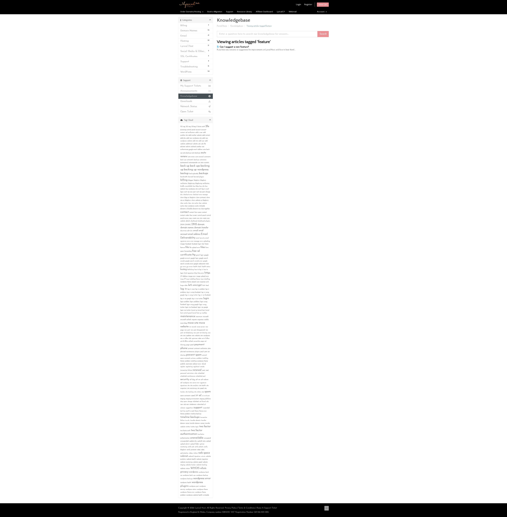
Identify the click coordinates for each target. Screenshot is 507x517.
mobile (206, 319)
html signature (189, 273)
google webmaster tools (201, 264)
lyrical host (201, 310)
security (184, 379)
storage (190, 401)
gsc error (183, 266)
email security (200, 238)
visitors (195, 453)
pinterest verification (200, 348)
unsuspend (207, 438)
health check (197, 266)
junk (207, 282)
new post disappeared (198, 330)
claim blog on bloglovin (188, 197)
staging (182, 399)
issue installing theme (193, 279)
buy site (201, 186)
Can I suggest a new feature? (234, 47)
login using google (193, 304)
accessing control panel (187, 130)
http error (201, 273)
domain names (187, 228)
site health (202, 385)
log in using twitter (191, 295)
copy (190, 218)
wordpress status (191, 489)
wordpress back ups (189, 475)
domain (201, 224)
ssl (200, 395)
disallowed (194, 221)
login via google (203, 307)
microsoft (205, 316)
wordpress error (202, 478)
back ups (195, 166)
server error (196, 383)
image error (192, 276)
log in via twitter (197, 298)
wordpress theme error (187, 492)
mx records (192, 327)
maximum (199, 316)
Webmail (293, 12)
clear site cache (193, 203)
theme (197, 411)
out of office (205, 338)
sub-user (186, 404)
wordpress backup (202, 475)
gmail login (200, 255)
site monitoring (192, 388)
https (207, 273)
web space (204, 453)
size (203, 392)
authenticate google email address (191, 149)
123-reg (188, 126)
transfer (187, 420)
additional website (192, 144)
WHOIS (195, 468)
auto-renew (191, 157)
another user (200, 146)
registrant (196, 366)
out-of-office (184, 341)
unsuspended (184, 441)
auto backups (196, 153)
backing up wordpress (196, 169)
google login (195, 258)
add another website (195, 135)
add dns (183, 138)
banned (190, 177)
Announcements (188, 91)
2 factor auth (200, 126)
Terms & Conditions (246, 508)
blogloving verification (202, 183)
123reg (193, 126)
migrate (194, 319)
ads (199, 144)
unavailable (196, 438)
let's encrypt (195, 285)
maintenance (187, 316)
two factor (205, 426)
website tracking (201, 465)
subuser (182, 408)
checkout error (187, 194)
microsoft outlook (185, 319)
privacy (193, 358)
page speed (190, 345)
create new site (197, 218)
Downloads (186, 101)
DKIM (182, 224)
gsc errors (190, 266)
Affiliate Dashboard (264, 12)
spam (208, 391)
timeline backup (196, 414)
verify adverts (199, 447)
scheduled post (200, 376)
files (203, 247)
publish (182, 364)
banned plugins (199, 177)
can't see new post (190, 192)
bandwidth (183, 177)
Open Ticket (186, 111)
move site (193, 323)
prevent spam (194, 355)
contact (184, 212)
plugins (197, 351)
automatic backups (193, 160)
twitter (188, 427)
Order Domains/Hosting (191, 12)
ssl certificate (206, 395)
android (193, 146)
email (195, 231)
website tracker (191, 465)
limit (203, 285)
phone (183, 348)
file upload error (195, 247)
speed (193, 395)
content (204, 212)
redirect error (197, 364)
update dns (193, 441)
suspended (206, 408)
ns (183, 338)
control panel (202, 215)
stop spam (183, 401)
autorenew (203, 160)
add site (195, 141)
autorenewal (184, 162)
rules (195, 373)
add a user (198, 132)
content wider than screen (188, 215)
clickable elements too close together (198, 209)
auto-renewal (199, 157)
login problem (184, 301)
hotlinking (190, 269)
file (187, 247)
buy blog (196, 186)
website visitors (185, 468)
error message (195, 241)
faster (206, 244)
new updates (187, 335)
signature (203, 383)
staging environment (192, 399)
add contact (206, 135)
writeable (206, 495)
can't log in (201, 189)
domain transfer (201, 228)
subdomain (192, 404)
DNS (194, 224)
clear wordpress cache (192, 206)
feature (182, 247)
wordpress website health (194, 495)
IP (185, 279)
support (198, 407)
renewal (197, 370)
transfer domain (195, 420)
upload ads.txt (185, 444)
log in (183, 289)
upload (208, 441)
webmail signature (194, 456)
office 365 (188, 338)
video (198, 449)
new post (187, 330)
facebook (188, 244)
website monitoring (186, 462)
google (206, 255)
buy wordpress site (192, 189)
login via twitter (185, 310)
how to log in (198, 269)
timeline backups (189, 417)
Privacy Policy (231, 508)
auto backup (187, 153)
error (188, 241)
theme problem (185, 414)
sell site (198, 379)
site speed (200, 388)
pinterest (191, 348)
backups (203, 173)
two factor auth (185, 430)
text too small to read (187, 411)
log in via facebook (204, 295)
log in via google (185, 298)
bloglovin (197, 180)
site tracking (190, 392)
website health (191, 459)
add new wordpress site (194, 138)
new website (196, 335)
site (188, 385)
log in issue (191, 289)
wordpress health (185, 482)
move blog (183, 323)
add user (201, 141)
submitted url (201, 404)
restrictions (190, 373)
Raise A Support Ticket (267, 508)
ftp (194, 254)
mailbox (204, 313)
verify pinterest (191, 449)
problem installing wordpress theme (196, 361)
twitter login (195, 427)
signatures (183, 385)
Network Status (188, 106)
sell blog (192, 379)
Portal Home (222, 26)
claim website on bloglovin (199, 200)
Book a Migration (214, 12)
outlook (190, 341)
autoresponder (193, 162)
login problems (194, 301)
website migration (202, 459)
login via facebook (191, 307)
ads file (203, 144)
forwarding (188, 251)
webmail (184, 456)
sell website (204, 379)
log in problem (200, 289)
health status (206, 266)
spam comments (185, 395)
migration (200, 319)
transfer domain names (197, 423)
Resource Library (244, 12)
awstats (206, 162)
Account (321, 12)
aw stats (201, 162)
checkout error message (200, 194)
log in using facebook (194, 292)
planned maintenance (187, 351)
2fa (207, 126)
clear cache (183, 203)
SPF (197, 395)
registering (189, 366)
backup (184, 173)
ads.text (182, 146)
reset (203, 370)
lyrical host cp (196, 313)
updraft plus (201, 441)
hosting (183, 269)
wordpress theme (202, 489)
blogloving (191, 183)
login (206, 298)
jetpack (194, 282)
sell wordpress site (186, 383)
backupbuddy (193, 173)
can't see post (200, 192)
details (188, 221)
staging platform (205, 399)
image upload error (202, 276)
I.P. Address (184, 276)
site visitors (197, 392)
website (203, 456)
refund (204, 364)
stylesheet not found (199, 401)
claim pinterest (201, 197)
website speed (197, 462)
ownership (197, 341)
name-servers (201, 327)
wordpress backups (186, 479)
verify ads (191, 447)
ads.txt (188, 146)
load (207, 285)
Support (229, 12)
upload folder (194, 444)
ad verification (190, 132)
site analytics (194, 385)
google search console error (193, 261)
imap (182, 279)
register (182, 366)
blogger (190, 180)
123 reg (182, 126)
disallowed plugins (204, 221)
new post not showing (200, 333)
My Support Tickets (190, 86)
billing (183, 180)
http (195, 273)
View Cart (323, 5)
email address (194, 234)
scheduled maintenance (187, 376)
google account (185, 258)
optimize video (196, 338)
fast (203, 244)
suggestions (189, 408)
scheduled (201, 373)
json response (201, 282)
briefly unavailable (186, 186)
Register (308, 4)
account (198, 130)
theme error (202, 411)
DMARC (188, 224)
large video (183, 285)
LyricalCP (281, 12)
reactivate (189, 364)
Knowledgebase (237, 26)
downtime (183, 231)
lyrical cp (194, 310)
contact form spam (195, 212)
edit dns (190, 231)
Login (298, 4)
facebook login (196, 244)
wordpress (193, 472)
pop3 (202, 351)
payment (199, 344)
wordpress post (194, 486)
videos (191, 453)
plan (209, 348)
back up (184, 166)
